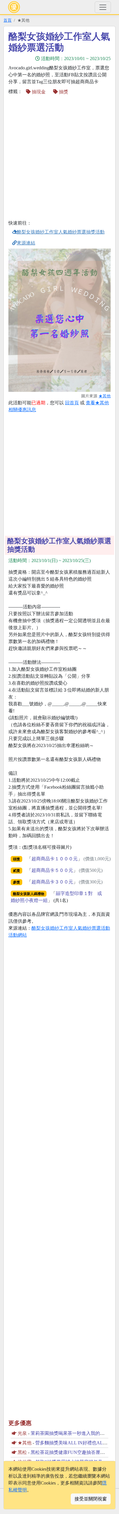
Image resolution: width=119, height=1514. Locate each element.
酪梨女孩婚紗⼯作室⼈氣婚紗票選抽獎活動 (61, 231)
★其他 (104, 396)
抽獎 (63, 91)
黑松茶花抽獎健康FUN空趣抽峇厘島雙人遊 (75, 1452)
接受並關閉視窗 (91, 1498)
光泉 (22, 1433)
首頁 (7, 20)
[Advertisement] (59, 158)
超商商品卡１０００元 (54, 858)
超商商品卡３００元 (52, 881)
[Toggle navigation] (103, 7)
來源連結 (26, 242)
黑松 (22, 1452)
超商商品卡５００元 (52, 870)
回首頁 (72, 402)
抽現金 (38, 91)
